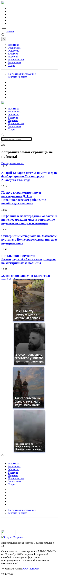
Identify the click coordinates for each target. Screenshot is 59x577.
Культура (13, 53)
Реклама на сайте (17, 76)
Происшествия (16, 59)
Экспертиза (14, 62)
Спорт (11, 65)
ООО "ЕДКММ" (31, 568)
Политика (13, 44)
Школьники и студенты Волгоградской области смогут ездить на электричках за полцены (28, 259)
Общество (13, 50)
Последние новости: (12, 163)
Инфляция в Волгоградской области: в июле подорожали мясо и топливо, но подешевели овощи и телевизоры (29, 219)
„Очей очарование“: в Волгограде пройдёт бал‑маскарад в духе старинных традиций (25, 279)
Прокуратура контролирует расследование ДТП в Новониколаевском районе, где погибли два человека (23, 198)
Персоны (13, 56)
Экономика (14, 47)
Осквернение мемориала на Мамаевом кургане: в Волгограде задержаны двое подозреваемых (29, 239)
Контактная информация (22, 73)
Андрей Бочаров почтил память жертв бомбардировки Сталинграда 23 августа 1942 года (29, 176)
